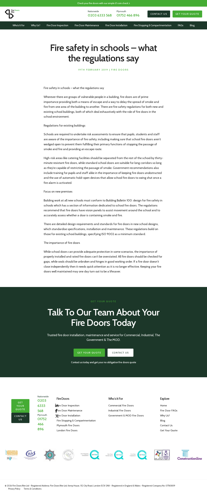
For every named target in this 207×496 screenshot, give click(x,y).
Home (163, 405)
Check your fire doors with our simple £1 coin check (103, 3)
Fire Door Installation (116, 25)
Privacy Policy (14, 489)
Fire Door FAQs (168, 410)
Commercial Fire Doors (121, 405)
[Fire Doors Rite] (12, 14)
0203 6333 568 (100, 15)
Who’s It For (19, 25)
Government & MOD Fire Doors (126, 415)
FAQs (180, 25)
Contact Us (158, 13)
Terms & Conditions (32, 489)
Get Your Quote (187, 13)
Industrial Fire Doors (119, 410)
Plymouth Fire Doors (68, 425)
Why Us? (35, 25)
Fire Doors (120, 69)
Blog (192, 25)
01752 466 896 (128, 15)
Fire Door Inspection (57, 25)
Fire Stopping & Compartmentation (152, 25)
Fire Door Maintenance (87, 25)
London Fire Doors (67, 430)
